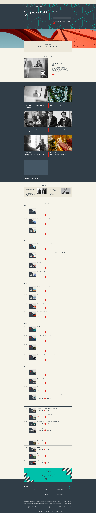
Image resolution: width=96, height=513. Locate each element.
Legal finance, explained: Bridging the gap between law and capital (51, 252)
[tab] (47, 198)
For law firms (46, 489)
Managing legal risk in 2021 (43, 428)
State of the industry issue (42, 378)
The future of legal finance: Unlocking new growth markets (49, 243)
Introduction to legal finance (61, 487)
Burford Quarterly (39, 6)
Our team (34, 487)
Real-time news (68, 21)
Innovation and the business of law (44, 335)
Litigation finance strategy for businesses (46, 344)
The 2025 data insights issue (43, 262)
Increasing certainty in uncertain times (45, 369)
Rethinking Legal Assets (42, 209)
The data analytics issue (42, 326)
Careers (34, 489)
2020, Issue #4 (40, 440)
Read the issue (49, 398)
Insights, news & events (29, 6)
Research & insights (59, 492)
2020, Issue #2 (40, 453)
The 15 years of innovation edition (44, 286)
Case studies (46, 494)
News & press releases (60, 494)
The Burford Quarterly (60, 489)
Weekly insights (63, 21)
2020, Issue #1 (40, 460)
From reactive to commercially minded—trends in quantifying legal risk (52, 414)
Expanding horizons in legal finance (44, 218)
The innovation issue (41, 386)
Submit (56, 23)
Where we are (47, 492)
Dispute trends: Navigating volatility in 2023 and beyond (49, 354)
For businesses (47, 487)
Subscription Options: (56, 20)
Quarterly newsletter (56, 21)
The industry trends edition (43, 294)
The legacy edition (41, 303)
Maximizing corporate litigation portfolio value (47, 408)
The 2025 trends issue (42, 271)
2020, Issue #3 (40, 447)
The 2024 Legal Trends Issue (43, 311)
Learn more (56, 74)
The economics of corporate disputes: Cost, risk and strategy (50, 228)
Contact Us (49, 478)
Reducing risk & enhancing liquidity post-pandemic (48, 421)
